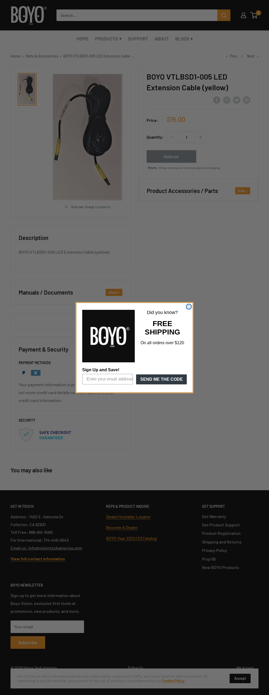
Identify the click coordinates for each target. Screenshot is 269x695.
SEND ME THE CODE (161, 379)
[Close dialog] (189, 306)
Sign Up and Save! (100, 370)
